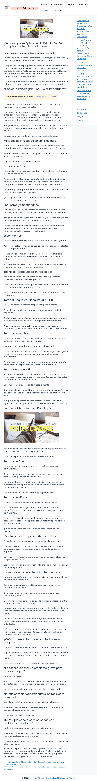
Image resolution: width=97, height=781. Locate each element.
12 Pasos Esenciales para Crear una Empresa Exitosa (84, 66)
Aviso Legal (53, 778)
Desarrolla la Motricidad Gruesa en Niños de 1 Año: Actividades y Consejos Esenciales (84, 28)
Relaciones (56, 4)
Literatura (83, 4)
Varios (44, 10)
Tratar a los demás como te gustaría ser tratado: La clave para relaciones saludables (85, 80)
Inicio (44, 4)
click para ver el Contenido (45, 96)
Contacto (57, 10)
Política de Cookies (67, 778)
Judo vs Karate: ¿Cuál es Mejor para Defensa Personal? (84, 94)
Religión (70, 4)
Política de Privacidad (37, 778)
